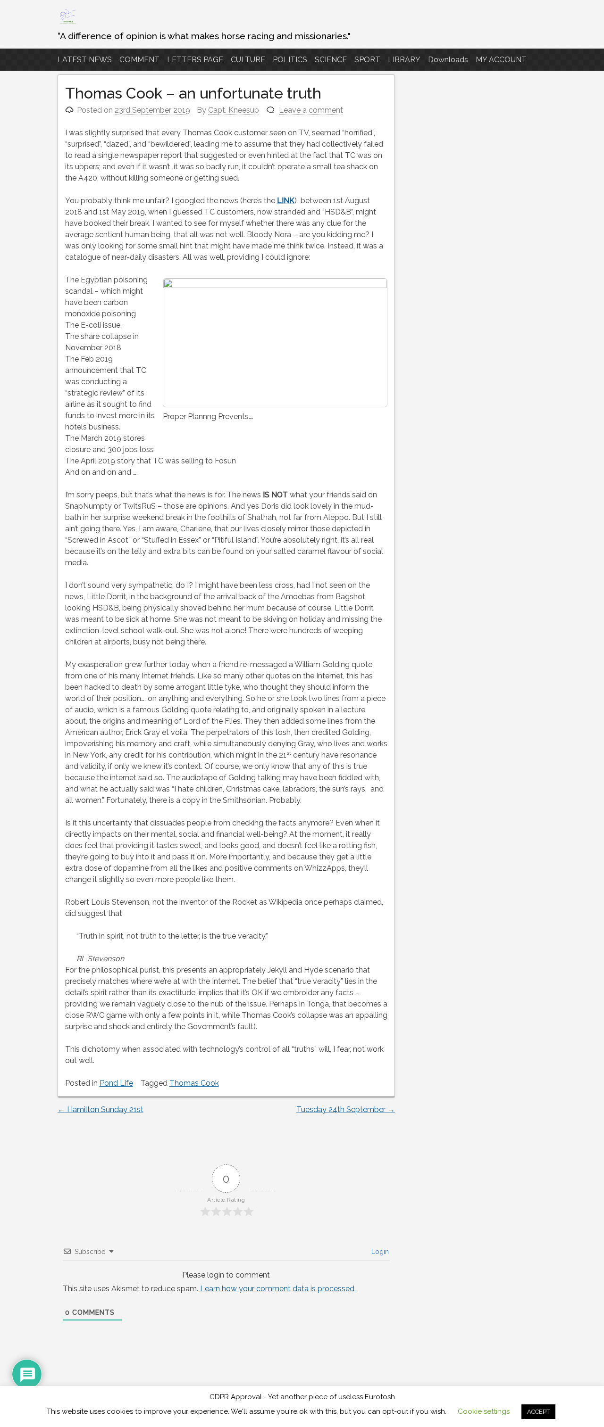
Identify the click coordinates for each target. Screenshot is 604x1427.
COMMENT (139, 59)
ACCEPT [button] (538, 1411)
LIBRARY (404, 59)
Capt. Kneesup (233, 110)
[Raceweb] (67, 23)
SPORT (367, 59)
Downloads (448, 59)
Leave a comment (311, 110)
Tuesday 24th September (345, 1109)
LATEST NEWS (85, 59)
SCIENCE (331, 59)
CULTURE (248, 59)
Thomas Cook (194, 1083)
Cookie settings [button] (484, 1411)
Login (379, 1251)
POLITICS (290, 59)
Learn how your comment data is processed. (278, 1288)
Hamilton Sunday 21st (100, 1109)
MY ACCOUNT (501, 59)
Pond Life (116, 1083)
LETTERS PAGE (195, 59)
